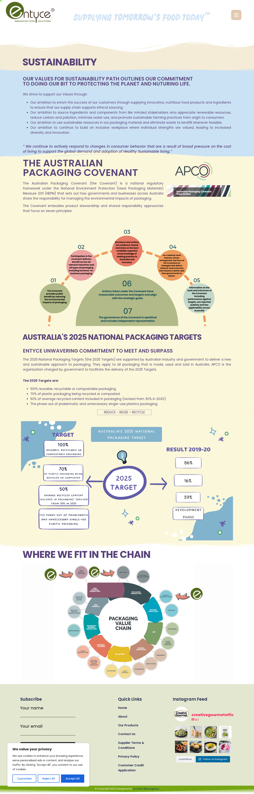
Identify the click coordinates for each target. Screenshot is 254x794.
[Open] (181, 732)
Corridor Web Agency (146, 788)
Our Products (128, 725)
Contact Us (126, 734)
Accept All (73, 778)
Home (122, 708)
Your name (31, 708)
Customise (24, 778)
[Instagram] (185, 736)
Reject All (48, 778)
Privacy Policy (128, 756)
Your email (31, 726)
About (122, 716)
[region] (48, 765)
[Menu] (236, 15)
